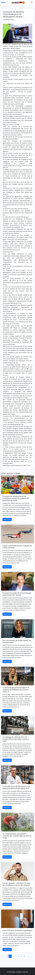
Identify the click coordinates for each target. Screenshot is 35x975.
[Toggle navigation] (31, 2)
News (3, 2)
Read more (7, 519)
